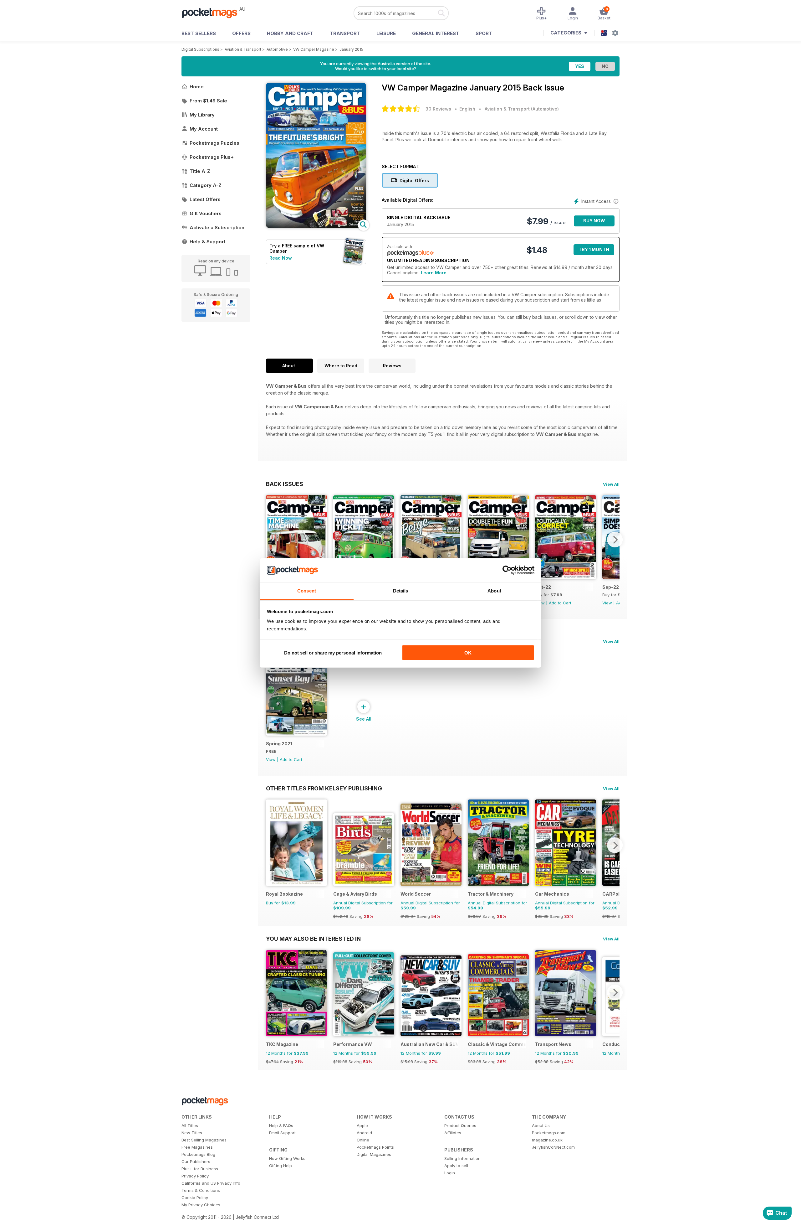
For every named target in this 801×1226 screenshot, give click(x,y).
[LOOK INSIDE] (316, 226)
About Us (541, 1125)
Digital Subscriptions (200, 49)
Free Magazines (197, 1147)
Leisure (386, 33)
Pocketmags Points (375, 1147)
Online (363, 1139)
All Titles (189, 1125)
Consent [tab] (306, 590)
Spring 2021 (279, 743)
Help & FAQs (281, 1125)
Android (364, 1132)
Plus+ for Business (199, 1168)
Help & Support (207, 242)
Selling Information (462, 1158)
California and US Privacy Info (210, 1183)
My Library (202, 115)
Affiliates (452, 1132)
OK (468, 652)
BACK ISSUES (284, 484)
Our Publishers (195, 1161)
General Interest (435, 33)
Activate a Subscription (217, 227)
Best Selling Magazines (204, 1139)
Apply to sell (456, 1165)
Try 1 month (594, 249)
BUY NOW (594, 220)
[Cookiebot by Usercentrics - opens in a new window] (507, 570)
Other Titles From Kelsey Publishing (324, 788)
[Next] (615, 539)
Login (449, 1172)
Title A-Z (200, 171)
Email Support (282, 1132)
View (607, 602)
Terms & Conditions (200, 1190)
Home (197, 87)
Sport (484, 33)
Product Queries (460, 1125)
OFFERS (241, 33)
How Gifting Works (287, 1158)
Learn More (433, 272)
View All (611, 484)
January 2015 (351, 49)
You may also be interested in (313, 938)
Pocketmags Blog (198, 1154)
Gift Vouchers (206, 213)
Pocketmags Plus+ (212, 157)
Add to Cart (560, 602)
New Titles (191, 1132)
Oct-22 (543, 587)
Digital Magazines (374, 1154)
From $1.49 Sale (208, 101)
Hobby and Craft (290, 33)
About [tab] (494, 590)
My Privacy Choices (200, 1204)
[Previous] (270, 539)
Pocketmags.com (548, 1132)
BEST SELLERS (198, 33)
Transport (345, 33)
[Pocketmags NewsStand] (212, 12)
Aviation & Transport (243, 49)
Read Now (280, 258)
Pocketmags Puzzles (214, 143)
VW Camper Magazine (313, 49)
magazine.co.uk (547, 1139)
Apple (362, 1125)
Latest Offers (205, 199)
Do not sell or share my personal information (333, 652)
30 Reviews (438, 108)
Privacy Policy (195, 1175)
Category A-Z (206, 185)
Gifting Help (280, 1165)
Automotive (277, 49)
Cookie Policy (194, 1197)
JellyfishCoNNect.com (553, 1147)
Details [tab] (400, 590)
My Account (204, 129)
